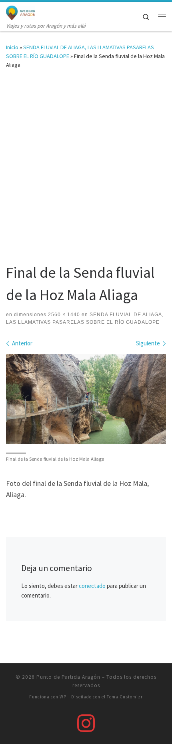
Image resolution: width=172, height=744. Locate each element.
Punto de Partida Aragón (68, 677)
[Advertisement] (86, 171)
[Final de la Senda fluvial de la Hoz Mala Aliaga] (86, 399)
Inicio (12, 47)
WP (63, 697)
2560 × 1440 (63, 314)
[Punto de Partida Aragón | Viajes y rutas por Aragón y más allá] (20, 11)
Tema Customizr (125, 697)
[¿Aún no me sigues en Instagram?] (86, 723)
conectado (92, 586)
